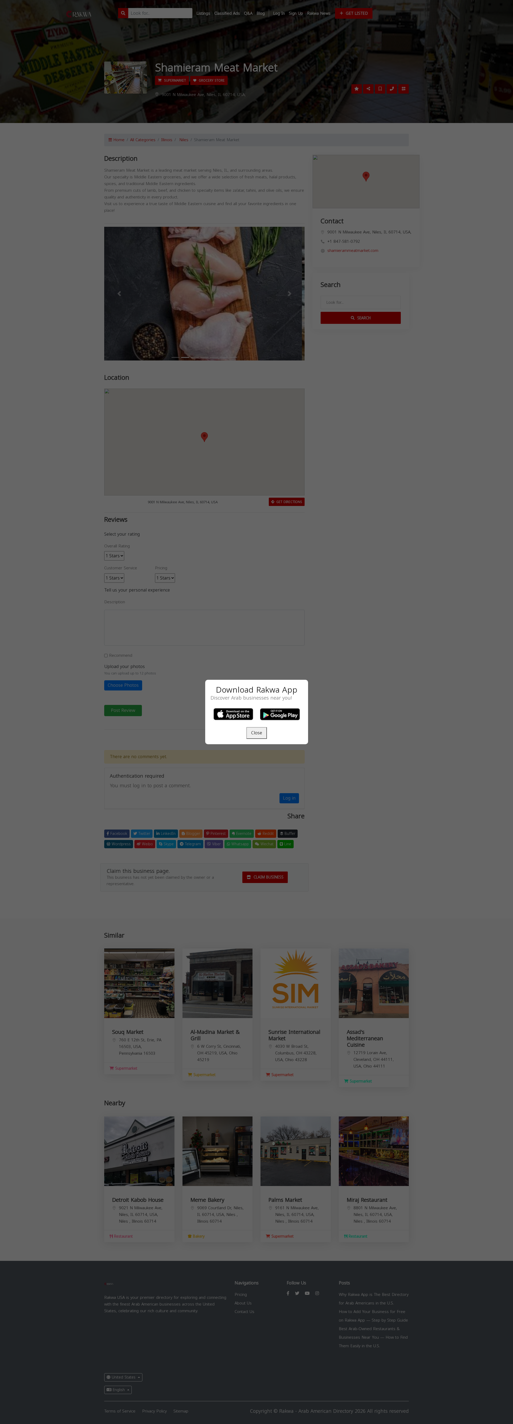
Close (256, 733)
